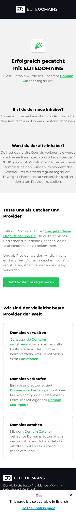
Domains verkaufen (26, 390)
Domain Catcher (38, 431)
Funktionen (28, 359)
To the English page (38, 508)
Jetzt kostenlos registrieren (31, 282)
